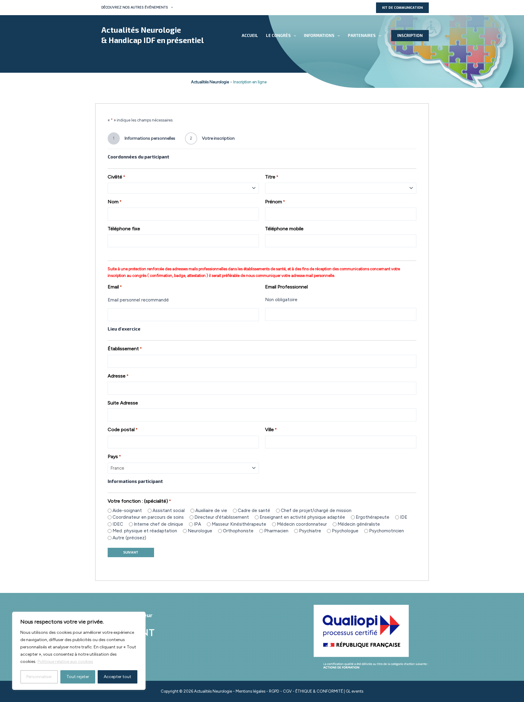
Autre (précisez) (129, 538)
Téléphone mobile (284, 228)
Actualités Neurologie (141, 29)
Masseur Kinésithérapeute (239, 524)
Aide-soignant (127, 510)
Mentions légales (250, 691)
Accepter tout (117, 676)
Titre (271, 177)
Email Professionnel (286, 287)
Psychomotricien (386, 531)
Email (115, 287)
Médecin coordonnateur (302, 524)
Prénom (275, 202)
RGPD (274, 691)
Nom (115, 202)
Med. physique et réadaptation (145, 531)
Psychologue (345, 531)
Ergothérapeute (372, 517)
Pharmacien (276, 531)
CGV (287, 691)
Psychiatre (310, 531)
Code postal (123, 429)
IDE (403, 517)
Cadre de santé (254, 510)
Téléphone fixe (124, 228)
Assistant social (169, 510)
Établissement (125, 348)
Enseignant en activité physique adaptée (302, 517)
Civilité (116, 177)
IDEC (118, 524)
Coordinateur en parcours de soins (148, 517)
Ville (271, 429)
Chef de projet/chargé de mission (316, 510)
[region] (79, 651)
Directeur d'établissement (221, 517)
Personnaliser (39, 676)
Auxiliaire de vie (211, 510)
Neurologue (200, 531)
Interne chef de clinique (158, 524)
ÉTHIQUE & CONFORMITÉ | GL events (329, 691)
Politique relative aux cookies (65, 661)
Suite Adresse (123, 403)
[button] (170, 7)
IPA (197, 524)
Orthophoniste (238, 531)
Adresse (118, 376)
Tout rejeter (77, 676)
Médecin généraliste (359, 524)
